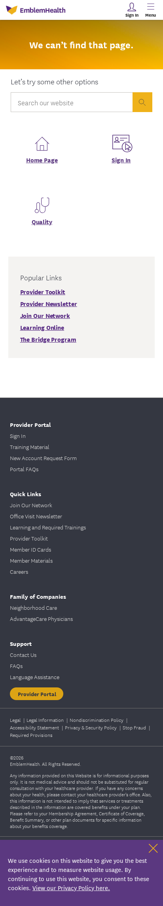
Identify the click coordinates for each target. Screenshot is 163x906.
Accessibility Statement (35, 727)
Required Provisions (31, 735)
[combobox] (72, 104)
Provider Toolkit (29, 538)
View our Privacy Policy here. (71, 887)
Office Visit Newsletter (36, 516)
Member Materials (31, 560)
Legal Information (46, 719)
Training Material (29, 446)
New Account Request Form (43, 457)
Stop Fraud (135, 727)
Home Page (42, 159)
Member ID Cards (30, 549)
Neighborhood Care (33, 607)
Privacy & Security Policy (91, 727)
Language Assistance (34, 676)
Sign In (121, 159)
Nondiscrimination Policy (97, 719)
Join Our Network (31, 505)
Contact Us (23, 654)
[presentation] (142, 102)
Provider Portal (37, 693)
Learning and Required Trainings (48, 527)
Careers (19, 571)
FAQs (16, 665)
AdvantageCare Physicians (41, 618)
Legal (16, 719)
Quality (42, 221)
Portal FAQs (24, 468)
